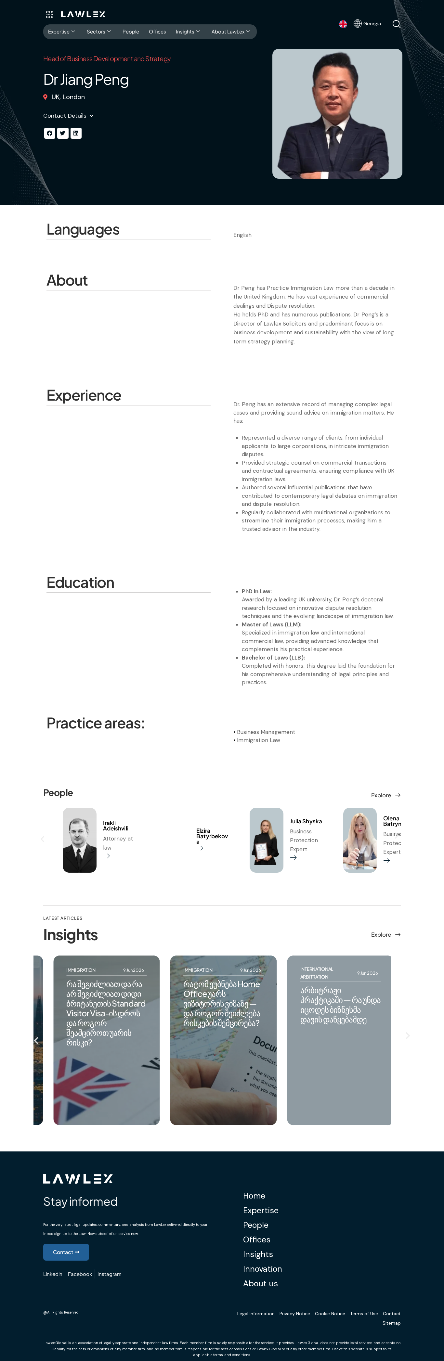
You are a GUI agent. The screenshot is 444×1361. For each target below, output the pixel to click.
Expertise (59, 31)
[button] (49, 133)
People (131, 31)
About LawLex (228, 31)
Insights (185, 31)
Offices (157, 31)
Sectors (96, 31)
